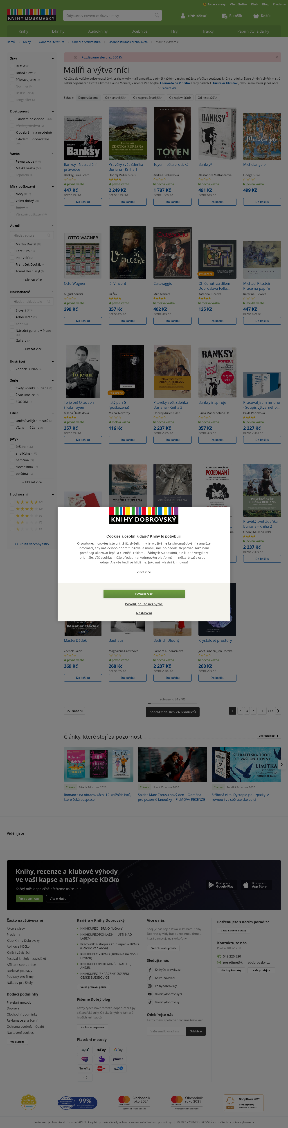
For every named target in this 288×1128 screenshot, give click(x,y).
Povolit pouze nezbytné (144, 604)
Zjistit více (144, 572)
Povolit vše (144, 594)
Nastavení (144, 613)
